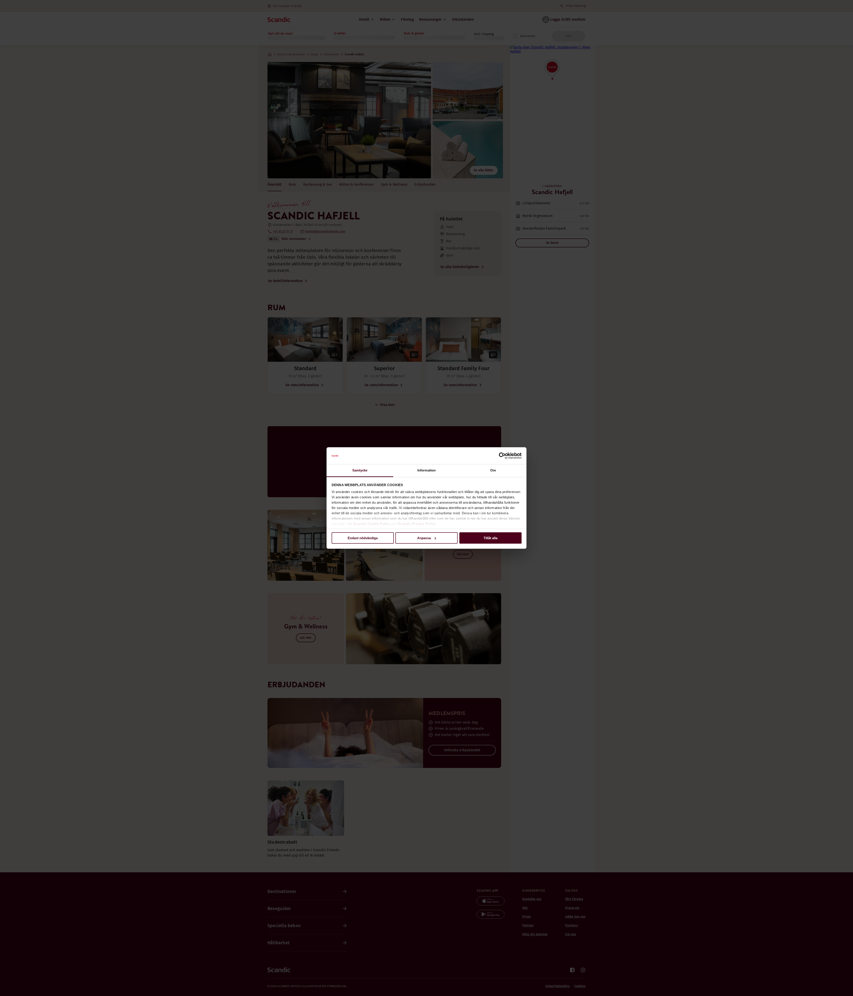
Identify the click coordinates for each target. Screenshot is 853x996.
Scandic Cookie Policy (371, 524)
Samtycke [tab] (360, 470)
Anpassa (424, 538)
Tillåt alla (490, 538)
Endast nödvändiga (363, 538)
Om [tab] (493, 470)
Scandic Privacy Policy (417, 524)
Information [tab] (426, 470)
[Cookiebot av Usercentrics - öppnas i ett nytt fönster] (502, 455)
